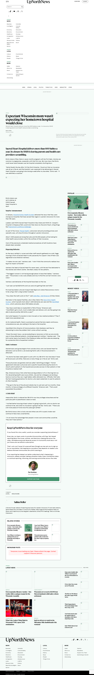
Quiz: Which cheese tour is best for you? (71, 626)
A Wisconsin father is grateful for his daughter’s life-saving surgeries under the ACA (73, 297)
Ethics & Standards (10, 671)
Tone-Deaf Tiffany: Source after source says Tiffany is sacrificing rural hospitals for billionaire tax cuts (41, 528)
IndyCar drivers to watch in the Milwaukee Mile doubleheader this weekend (72, 253)
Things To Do (19, 58)
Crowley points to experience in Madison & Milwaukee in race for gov (74, 338)
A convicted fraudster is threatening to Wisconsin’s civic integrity (73, 324)
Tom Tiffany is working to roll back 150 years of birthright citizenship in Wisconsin (14, 537)
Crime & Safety (72, 223)
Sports (8, 46)
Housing (18, 34)
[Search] (22, 7)
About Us (9, 68)
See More (85, 567)
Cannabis (18, 24)
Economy (9, 29)
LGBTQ (18, 38)
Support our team (33, 479)
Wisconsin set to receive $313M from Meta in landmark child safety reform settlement (73, 228)
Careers (24, 671)
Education (18, 29)
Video (8, 66)
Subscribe (77, 1)
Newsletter (19, 68)
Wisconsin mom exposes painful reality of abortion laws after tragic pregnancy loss (41, 537)
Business (9, 24)
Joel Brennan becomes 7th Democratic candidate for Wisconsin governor (74, 352)
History (9, 56)
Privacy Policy (31, 671)
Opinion (18, 66)
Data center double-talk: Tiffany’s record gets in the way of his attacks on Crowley (73, 266)
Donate (85, 1)
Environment (19, 32)
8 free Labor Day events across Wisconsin (71, 585)
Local (35, 87)
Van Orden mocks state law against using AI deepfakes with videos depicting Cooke (71, 616)
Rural (17, 42)
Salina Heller (9, 130)
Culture (9, 54)
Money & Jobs (10, 40)
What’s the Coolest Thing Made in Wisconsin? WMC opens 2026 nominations (72, 241)
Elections (9, 32)
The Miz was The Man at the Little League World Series (71, 595)
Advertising (10, 77)
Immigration (10, 36)
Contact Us (10, 74)
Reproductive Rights (11, 665)
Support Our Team (82, 652)
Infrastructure (19, 36)
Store (8, 70)
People (8, 58)
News (17, 56)
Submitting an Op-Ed (82, 654)
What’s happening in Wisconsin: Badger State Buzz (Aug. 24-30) (71, 605)
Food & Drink (19, 54)
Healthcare (9, 34)
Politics (18, 40)
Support (18, 671)
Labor (8, 38)
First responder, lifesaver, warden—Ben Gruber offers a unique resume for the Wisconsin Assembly (14, 528)
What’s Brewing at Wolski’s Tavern (72, 310)
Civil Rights (10, 26)
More (66, 645)
